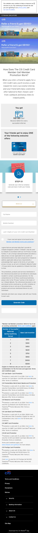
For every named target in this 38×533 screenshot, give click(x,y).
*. (20, 242)
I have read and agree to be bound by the (20, 241)
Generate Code (19, 302)
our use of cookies (9, 9)
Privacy (7, 483)
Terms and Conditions (25, 326)
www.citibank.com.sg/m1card (11, 444)
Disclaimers (8, 488)
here (30, 376)
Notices (7, 492)
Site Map (8, 523)
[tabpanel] (19, 150)
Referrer (19, 204)
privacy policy (22, 7)
